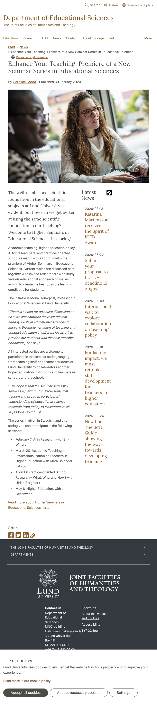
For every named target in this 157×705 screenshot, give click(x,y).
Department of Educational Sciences (58, 17)
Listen (113, 5)
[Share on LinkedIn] (26, 536)
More (148, 38)
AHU (44, 38)
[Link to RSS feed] (109, 193)
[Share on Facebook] (11, 536)
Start (11, 47)
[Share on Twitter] (18, 536)
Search (95, 5)
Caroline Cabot (24, 82)
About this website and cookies (95, 616)
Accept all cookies (26, 693)
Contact (71, 38)
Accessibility (91, 624)
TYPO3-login (91, 631)
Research (30, 38)
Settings (123, 693)
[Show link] (32, 536)
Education (10, 38)
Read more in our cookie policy (27, 681)
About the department (98, 38)
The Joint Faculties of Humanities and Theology (39, 25)
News (57, 38)
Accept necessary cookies (78, 693)
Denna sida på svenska (32, 57)
